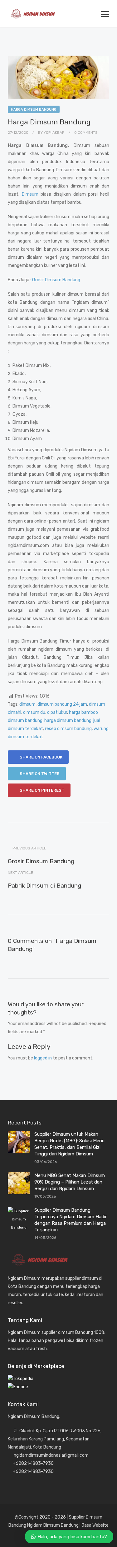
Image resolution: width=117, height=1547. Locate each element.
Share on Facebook (40, 757)
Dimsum (30, 194)
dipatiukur (57, 712)
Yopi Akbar (54, 132)
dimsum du (34, 712)
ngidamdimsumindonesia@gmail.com (51, 1455)
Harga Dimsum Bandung (33, 110)
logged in (43, 1058)
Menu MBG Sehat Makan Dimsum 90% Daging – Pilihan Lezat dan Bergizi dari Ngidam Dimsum (69, 1182)
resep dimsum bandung (68, 728)
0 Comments (86, 132)
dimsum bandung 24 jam (62, 704)
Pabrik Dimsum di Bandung (44, 885)
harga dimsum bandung (67, 720)
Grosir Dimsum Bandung (56, 280)
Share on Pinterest (41, 790)
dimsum (27, 704)
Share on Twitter (39, 773)
